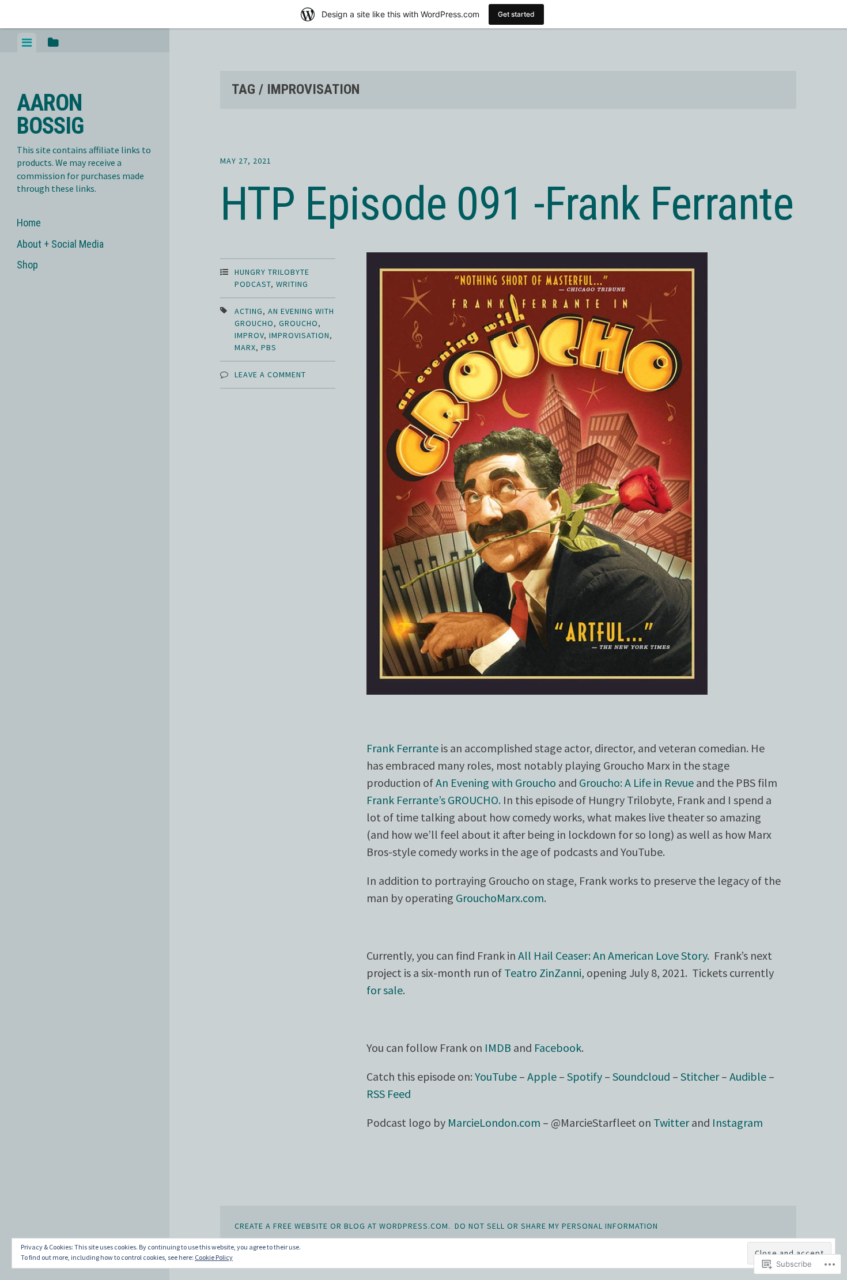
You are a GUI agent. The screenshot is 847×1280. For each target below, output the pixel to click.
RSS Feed (388, 1093)
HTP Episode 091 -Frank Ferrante (506, 204)
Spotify (584, 1076)
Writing (292, 284)
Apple (542, 1076)
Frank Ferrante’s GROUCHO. (433, 800)
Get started (516, 14)
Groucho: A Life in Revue (636, 782)
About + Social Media (60, 244)
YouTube (496, 1076)
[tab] (26, 42)
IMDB (498, 1047)
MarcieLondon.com (494, 1122)
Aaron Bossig (50, 114)
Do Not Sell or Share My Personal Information (556, 1226)
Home (29, 223)
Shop (27, 265)
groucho (298, 323)
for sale (384, 990)
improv (249, 335)
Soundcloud (641, 1076)
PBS (269, 347)
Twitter (671, 1122)
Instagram (737, 1122)
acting (249, 311)
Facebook (557, 1047)
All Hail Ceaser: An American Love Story (612, 955)
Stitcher (699, 1076)
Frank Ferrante (402, 748)
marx (245, 347)
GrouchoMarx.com (500, 898)
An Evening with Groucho (496, 782)
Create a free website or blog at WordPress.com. (343, 1226)
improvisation (299, 335)
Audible (747, 1076)
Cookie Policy (214, 1257)
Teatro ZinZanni (542, 972)
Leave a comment (270, 374)
